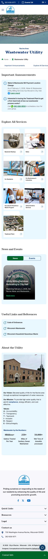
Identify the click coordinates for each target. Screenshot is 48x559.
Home (6, 59)
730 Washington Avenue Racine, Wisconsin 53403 (24, 532)
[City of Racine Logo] (10, 9)
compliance (13, 402)
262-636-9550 (20, 106)
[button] (44, 2)
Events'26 (29, 2)
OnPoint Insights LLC (39, 548)
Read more (10, 296)
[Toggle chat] (42, 547)
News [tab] (15, 258)
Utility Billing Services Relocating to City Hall (17, 283)
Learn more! (15, 93)
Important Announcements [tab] (15, 65)
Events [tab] (32, 258)
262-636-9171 (9, 2)
